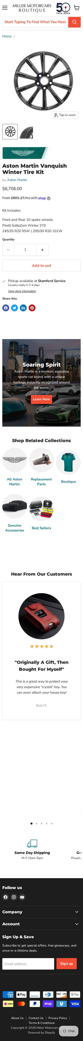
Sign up (66, 963)
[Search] (74, 22)
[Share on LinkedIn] (23, 307)
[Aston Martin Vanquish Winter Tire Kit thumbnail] (10, 131)
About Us (17, 1018)
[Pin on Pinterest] (32, 307)
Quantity (8, 239)
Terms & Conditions (42, 1023)
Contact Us (36, 1018)
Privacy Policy (57, 1018)
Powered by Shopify (41, 1033)
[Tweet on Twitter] (14, 307)
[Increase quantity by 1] (42, 250)
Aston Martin (17, 180)
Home (7, 36)
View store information (22, 291)
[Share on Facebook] (5, 307)
